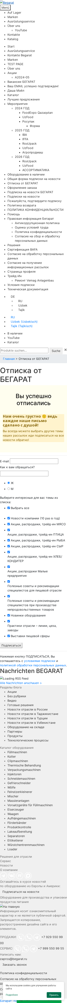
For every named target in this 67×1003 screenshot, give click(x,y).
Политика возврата (21, 205)
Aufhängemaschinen (21, 818)
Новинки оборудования (28, 615)
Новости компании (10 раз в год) (35, 518)
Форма (35, 126)
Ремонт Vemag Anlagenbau (34, 280)
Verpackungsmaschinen (24, 770)
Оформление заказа (22, 187)
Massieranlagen (18, 800)
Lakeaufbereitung (19, 831)
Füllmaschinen (17, 752)
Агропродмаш (32, 152)
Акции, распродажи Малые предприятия (27, 573)
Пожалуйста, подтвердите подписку (34, 201)
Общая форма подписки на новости (33, 179)
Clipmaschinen (17, 761)
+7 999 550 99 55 (51, 948)
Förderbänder (16, 823)
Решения (13, 245)
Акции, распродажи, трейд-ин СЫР (37, 546)
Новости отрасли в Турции (27, 718)
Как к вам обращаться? (17, 467)
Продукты (15, 736)
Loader (12, 849)
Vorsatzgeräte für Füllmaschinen (30, 805)
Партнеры (14, 731)
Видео (12, 700)
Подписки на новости (23, 196)
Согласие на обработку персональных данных (28, 981)
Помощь (13, 214)
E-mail (4, 461)
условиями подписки (39, 661)
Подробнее (12, 995)
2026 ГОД (22, 157)
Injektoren (14, 774)
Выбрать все (20, 508)
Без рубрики (16, 696)
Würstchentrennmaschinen (25, 845)
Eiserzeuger (15, 809)
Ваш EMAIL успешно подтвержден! (32, 86)
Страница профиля (21, 271)
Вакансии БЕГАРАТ (21, 82)
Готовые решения (20, 705)
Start (11, 46)
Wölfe (11, 787)
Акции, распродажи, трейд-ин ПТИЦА (35, 534)
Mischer (12, 796)
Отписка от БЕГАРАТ (22, 183)
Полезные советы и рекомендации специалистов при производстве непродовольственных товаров (33, 605)
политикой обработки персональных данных (33, 665)
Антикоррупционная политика (37, 223)
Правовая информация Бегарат (30, 218)
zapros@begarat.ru (13, 959)
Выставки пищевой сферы (30, 636)
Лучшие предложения (23, 99)
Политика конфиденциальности (38, 232)
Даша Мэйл (15, 90)
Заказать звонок (14, 964)
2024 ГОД (22, 108)
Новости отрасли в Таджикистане (32, 714)
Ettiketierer (15, 840)
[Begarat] (33, 2)
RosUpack (29, 143)
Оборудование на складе (25, 727)
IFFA (25, 139)
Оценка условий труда (31, 227)
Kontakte (13, 34)
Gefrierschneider (19, 783)
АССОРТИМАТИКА (35, 170)
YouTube (21, 30)
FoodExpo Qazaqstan (37, 112)
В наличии (15, 333)
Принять (54, 995)
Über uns (13, 26)
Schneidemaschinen (21, 778)
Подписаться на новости (20, 892)
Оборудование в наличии (26, 174)
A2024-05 (22, 77)
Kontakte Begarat (19, 55)
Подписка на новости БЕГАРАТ (30, 192)
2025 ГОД (22, 130)
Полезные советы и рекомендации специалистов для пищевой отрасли (34, 588)
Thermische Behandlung (24, 765)
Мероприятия (17, 104)
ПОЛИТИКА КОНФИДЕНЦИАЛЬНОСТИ (35, 210)
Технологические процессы (27, 740)
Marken (12, 17)
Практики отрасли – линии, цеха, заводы (32, 628)
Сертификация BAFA (22, 249)
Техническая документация (27, 289)
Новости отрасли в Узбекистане (31, 722)
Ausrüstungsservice (21, 21)
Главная (9, 359)
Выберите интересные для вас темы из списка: (29, 500)
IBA (24, 135)
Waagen (13, 814)
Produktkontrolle (19, 827)
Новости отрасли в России (27, 709)
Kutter (11, 756)
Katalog (12, 39)
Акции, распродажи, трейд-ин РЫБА (38, 540)
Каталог (13, 95)
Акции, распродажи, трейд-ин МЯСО (38, 524)
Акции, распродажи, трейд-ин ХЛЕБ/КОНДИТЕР (34, 559)
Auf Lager (14, 12)
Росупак (28, 121)
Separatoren (16, 836)
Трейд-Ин (14, 276)
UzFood (27, 117)
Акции (12, 73)
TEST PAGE (15, 64)
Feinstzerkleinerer (19, 792)
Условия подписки (21, 285)
